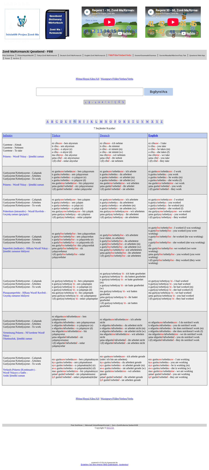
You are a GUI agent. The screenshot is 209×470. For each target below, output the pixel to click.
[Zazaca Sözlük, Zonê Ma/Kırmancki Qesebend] (40, 41)
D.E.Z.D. (110, 428)
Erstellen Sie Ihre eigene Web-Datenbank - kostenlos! (104, 464)
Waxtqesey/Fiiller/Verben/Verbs (117, 78)
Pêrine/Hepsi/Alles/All (87, 78)
